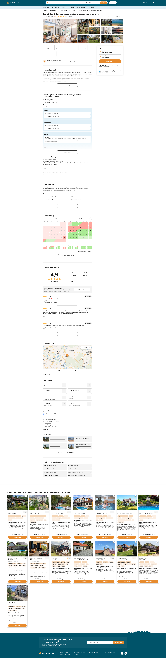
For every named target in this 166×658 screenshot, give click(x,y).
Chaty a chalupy (67, 10)
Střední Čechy (38, 513)
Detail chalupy (17, 537)
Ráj (141, 559)
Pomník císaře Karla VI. (55, 446)
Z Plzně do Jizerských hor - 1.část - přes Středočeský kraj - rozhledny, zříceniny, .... (83, 446)
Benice (76, 513)
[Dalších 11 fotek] (148, 502)
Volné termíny (71, 7)
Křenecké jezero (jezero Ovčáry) (52, 421)
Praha (79, 513)
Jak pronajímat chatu (110, 652)
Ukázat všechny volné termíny (67, 255)
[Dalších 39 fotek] (61, 548)
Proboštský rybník (49, 425)
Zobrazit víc (45, 429)
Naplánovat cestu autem (48, 370)
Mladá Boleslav (100, 513)
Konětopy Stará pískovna (50, 419)
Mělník (32, 561)
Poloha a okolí (91, 7)
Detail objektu (39, 537)
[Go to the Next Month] (91, 218)
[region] (67, 357)
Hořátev (98, 559)
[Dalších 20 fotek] (105, 548)
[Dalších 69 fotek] (127, 502)
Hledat (104, 2)
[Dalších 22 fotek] (17, 548)
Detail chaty (149, 537)
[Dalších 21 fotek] (83, 502)
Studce (120, 559)
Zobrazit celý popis (67, 85)
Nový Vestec (11, 604)
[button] (67, 355)
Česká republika (53, 10)
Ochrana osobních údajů (80, 652)
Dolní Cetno (142, 513)
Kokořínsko (15, 513)
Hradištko (58, 513)
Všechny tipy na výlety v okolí (67, 452)
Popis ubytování (46, 7)
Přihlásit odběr (118, 642)
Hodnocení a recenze (80, 7)
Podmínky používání (63, 652)
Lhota (74, 10)
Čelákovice (11, 561)
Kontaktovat (116, 71)
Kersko (54, 513)
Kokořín (82, 559)
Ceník (117, 65)
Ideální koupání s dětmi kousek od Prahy (82, 439)
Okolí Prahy (60, 10)
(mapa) (54, 16)
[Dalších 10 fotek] (17, 593)
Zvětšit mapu (87, 347)
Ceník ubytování (55, 7)
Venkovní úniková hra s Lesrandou (57, 439)
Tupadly (54, 559)
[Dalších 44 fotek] (105, 502)
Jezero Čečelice (48, 423)
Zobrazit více (46, 175)
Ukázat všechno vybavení (67, 206)
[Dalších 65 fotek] (39, 548)
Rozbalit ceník (67, 152)
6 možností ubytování (131, 524)
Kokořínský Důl (78, 559)
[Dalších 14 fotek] (17, 502)
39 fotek (73, 40)
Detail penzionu (126, 537)
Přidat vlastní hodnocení (82, 289)
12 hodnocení (71, 16)
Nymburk (33, 513)
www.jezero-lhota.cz (55, 74)
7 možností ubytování (153, 568)
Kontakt (76, 654)
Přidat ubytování (148, 2)
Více (9, 530)
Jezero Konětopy (48, 417)
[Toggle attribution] (90, 367)
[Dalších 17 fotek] (83, 548)
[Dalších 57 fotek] (39, 502)
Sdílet (109, 16)
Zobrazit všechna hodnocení (67, 334)
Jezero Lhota (47, 416)
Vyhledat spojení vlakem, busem (61, 370)
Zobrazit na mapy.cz (72, 370)
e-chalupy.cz (45, 10)
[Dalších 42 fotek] (61, 502)
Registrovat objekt (93, 652)
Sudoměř (11, 513)
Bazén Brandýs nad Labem (51, 426)
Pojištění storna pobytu (64, 654)
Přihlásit (157, 2)
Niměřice (147, 513)
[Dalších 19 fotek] (148, 548)
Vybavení (63, 7)
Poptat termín (110, 61)
